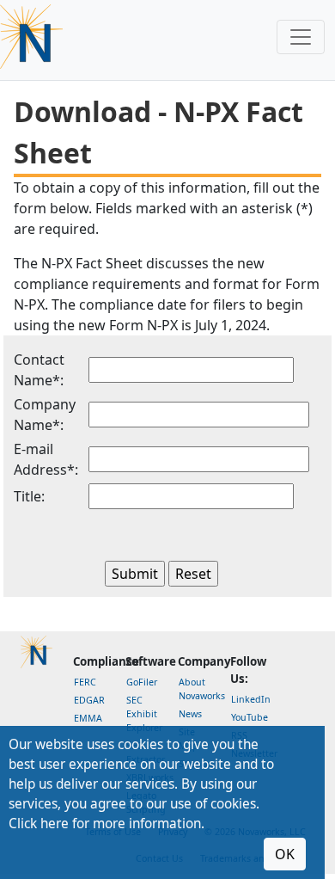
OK (285, 854)
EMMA (88, 718)
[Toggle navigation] (301, 37)
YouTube (249, 717)
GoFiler (141, 682)
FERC (85, 682)
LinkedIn (251, 699)
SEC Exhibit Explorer (144, 714)
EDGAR (89, 700)
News (190, 714)
